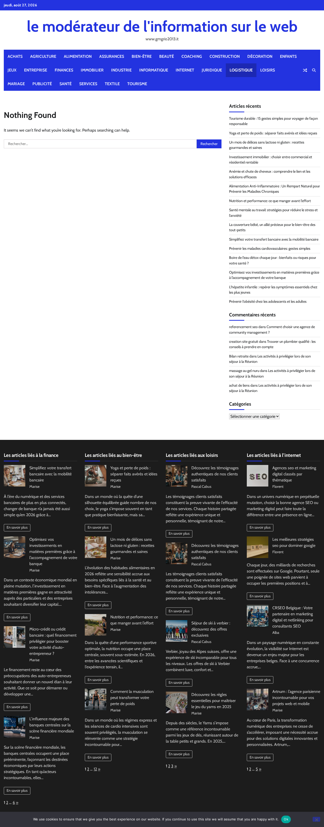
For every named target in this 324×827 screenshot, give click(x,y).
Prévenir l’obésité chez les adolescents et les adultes (268, 301)
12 (95, 769)
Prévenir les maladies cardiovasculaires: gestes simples (269, 248)
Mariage (16, 83)
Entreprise (35, 70)
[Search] (314, 70)
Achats (15, 56)
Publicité (42, 83)
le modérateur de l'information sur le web (162, 26)
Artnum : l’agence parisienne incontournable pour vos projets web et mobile (296, 697)
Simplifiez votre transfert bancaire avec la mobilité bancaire (273, 239)
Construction (225, 56)
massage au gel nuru (244, 370)
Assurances (111, 56)
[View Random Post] (305, 70)
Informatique (153, 70)
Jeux (12, 70)
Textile (112, 83)
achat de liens (239, 385)
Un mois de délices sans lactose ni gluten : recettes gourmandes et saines (132, 545)
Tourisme (137, 83)
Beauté (166, 56)
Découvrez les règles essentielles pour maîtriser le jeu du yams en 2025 (213, 700)
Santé (65, 83)
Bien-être (142, 56)
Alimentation (78, 56)
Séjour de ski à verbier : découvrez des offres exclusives (210, 629)
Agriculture (43, 56)
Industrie (121, 70)
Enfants (288, 56)
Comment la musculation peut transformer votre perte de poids (132, 697)
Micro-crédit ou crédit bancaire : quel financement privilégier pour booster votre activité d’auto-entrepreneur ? (52, 641)
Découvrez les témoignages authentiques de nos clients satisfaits (215, 473)
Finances (64, 70)
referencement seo (243, 327)
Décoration (259, 56)
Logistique (241, 70)
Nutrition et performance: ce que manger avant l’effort (270, 201)
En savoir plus (17, 527)
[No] (316, 819)
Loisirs (267, 70)
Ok (286, 819)
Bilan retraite (239, 356)
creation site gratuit (243, 341)
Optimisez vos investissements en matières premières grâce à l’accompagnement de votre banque (53, 551)
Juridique (212, 70)
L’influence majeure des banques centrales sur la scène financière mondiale (51, 724)
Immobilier (92, 70)
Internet (185, 70)
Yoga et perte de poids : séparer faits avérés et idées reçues (273, 133)
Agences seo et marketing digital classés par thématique (294, 473)
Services (88, 83)
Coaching (191, 56)
